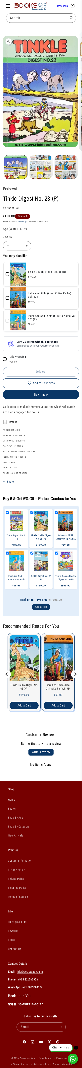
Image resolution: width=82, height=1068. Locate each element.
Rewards (62, 6)
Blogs (11, 939)
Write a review (41, 752)
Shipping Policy (17, 887)
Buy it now (41, 394)
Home (11, 799)
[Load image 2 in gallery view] (41, 167)
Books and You (27, 1058)
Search (12, 808)
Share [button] (10, 481)
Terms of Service (18, 896)
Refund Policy (16, 878)
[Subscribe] (61, 1027)
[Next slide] (75, 674)
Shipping (22, 222)
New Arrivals (15, 835)
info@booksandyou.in (30, 971)
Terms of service (21, 1064)
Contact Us (14, 949)
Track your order (17, 921)
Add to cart (41, 606)
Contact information (62, 1064)
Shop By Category (18, 826)
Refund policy (46, 1058)
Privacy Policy (16, 869)
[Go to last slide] (7, 674)
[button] (8, 6)
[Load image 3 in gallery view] (66, 167)
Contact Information (20, 860)
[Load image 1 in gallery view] (15, 167)
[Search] (71, 18)
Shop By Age (15, 817)
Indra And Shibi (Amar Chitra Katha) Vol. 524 (58, 686)
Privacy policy (63, 1058)
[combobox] (41, 18)
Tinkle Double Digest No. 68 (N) (24, 686)
